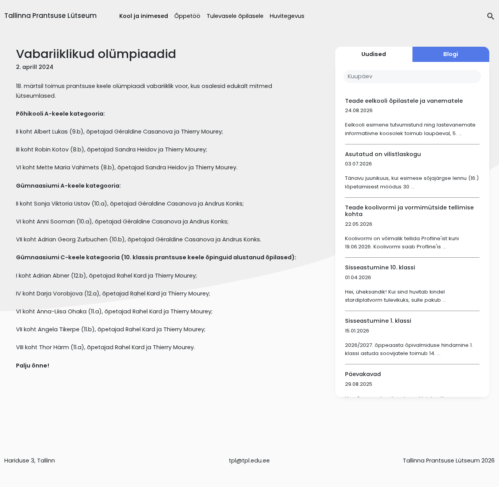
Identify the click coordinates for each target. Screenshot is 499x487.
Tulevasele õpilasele (235, 16)
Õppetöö (187, 16)
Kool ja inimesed (143, 16)
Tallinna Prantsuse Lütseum (50, 15)
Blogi (450, 54)
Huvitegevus (287, 16)
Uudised (373, 54)
